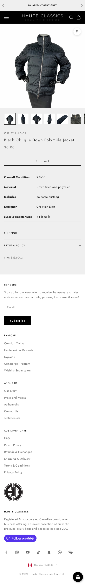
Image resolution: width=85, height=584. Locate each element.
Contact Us (11, 411)
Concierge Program (17, 364)
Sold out (42, 161)
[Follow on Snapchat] (49, 552)
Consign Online (14, 343)
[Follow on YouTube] (28, 552)
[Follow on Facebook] (6, 552)
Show (78, 577)
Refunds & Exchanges (18, 452)
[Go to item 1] (10, 119)
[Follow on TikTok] (38, 552)
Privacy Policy (13, 472)
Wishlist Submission (17, 370)
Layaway (9, 357)
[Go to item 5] (62, 119)
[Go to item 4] (49, 119)
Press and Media (15, 398)
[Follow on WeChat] (70, 552)
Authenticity (11, 404)
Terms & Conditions (17, 465)
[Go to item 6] (76, 119)
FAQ (7, 438)
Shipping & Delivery (17, 459)
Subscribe (17, 321)
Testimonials (12, 418)
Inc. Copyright (57, 574)
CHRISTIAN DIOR (15, 133)
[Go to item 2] (23, 119)
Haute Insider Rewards (18, 350)
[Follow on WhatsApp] (60, 552)
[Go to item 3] (36, 119)
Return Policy (12, 445)
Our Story (10, 391)
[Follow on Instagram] (17, 552)
